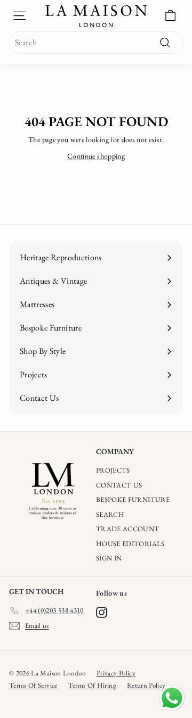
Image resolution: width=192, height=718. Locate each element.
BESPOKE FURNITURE (133, 499)
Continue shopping (96, 156)
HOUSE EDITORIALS (130, 543)
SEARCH (110, 514)
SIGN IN (109, 558)
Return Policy (146, 685)
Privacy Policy (116, 673)
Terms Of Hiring (92, 685)
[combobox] (96, 42)
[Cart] (170, 15)
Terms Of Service (33, 685)
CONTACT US (119, 485)
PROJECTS (113, 470)
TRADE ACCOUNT (127, 528)
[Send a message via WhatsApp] (172, 698)
